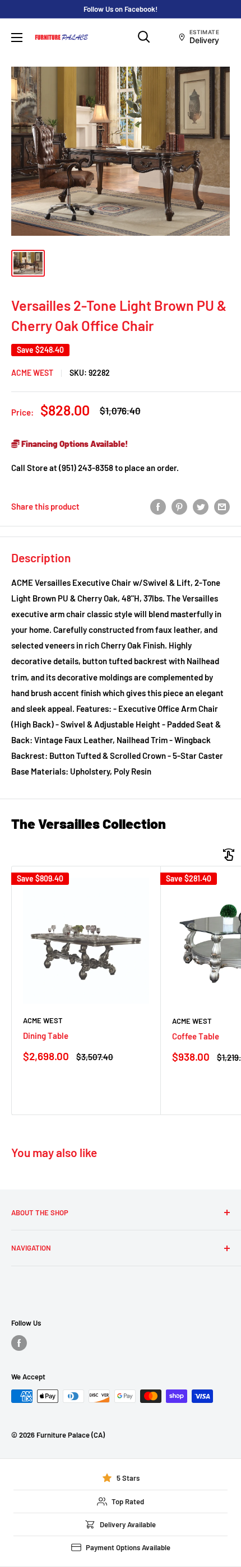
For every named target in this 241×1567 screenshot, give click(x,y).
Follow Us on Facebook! (120, 8)
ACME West (32, 372)
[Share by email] (222, 506)
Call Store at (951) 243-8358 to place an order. (95, 468)
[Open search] (144, 37)
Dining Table (45, 1035)
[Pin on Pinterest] (179, 506)
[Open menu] (16, 37)
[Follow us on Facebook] (19, 1343)
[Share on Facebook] (158, 506)
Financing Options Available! (74, 444)
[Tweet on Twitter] (200, 506)
